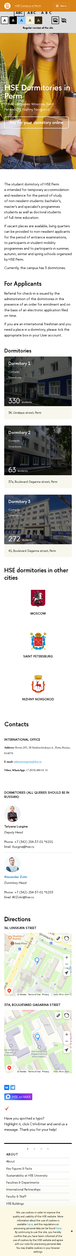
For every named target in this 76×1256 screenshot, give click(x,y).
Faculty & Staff (16, 1196)
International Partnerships (23, 1189)
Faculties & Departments (22, 1182)
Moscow (38, 103)
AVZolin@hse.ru (23, 897)
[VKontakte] (6, 1087)
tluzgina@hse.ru (23, 846)
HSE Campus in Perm (28, 6)
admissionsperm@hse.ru (28, 761)
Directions (14, 377)
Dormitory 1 (19, 363)
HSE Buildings (15, 1204)
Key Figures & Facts (19, 1168)
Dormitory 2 (19, 432)
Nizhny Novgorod (36, 109)
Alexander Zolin (15, 877)
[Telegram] (12, 1087)
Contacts (13, 372)
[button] (27, 1149)
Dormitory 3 (19, 501)
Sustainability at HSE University (27, 1175)
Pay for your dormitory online (36, 122)
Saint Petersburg (38, 656)
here (30, 1224)
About (12, 1154)
